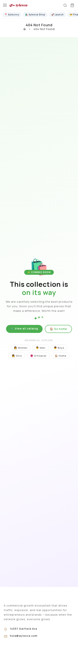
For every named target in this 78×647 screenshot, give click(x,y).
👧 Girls (17, 355)
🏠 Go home (58, 329)
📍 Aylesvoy (12, 14)
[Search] (65, 5)
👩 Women (20, 347)
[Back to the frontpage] (24, 29)
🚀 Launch (57, 14)
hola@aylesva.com (23, 635)
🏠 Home (60, 355)
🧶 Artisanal (38, 355)
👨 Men (40, 347)
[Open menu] (5, 5)
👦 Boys (59, 347)
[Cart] (72, 5)
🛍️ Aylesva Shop (35, 14)
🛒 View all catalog (24, 328)
